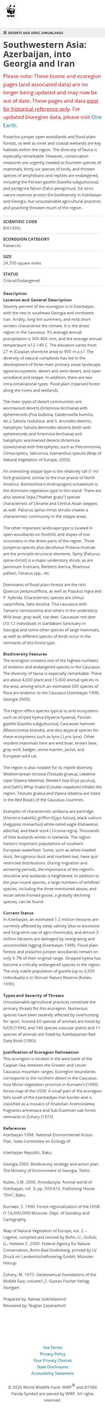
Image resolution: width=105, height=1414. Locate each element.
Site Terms (52, 1347)
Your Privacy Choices (52, 1360)
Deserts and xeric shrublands (35, 33)
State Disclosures (52, 1366)
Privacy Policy (52, 1353)
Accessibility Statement (52, 1373)
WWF (11, 13)
